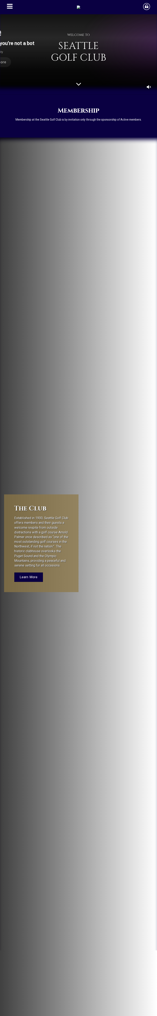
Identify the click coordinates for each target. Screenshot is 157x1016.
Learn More (29, 577)
